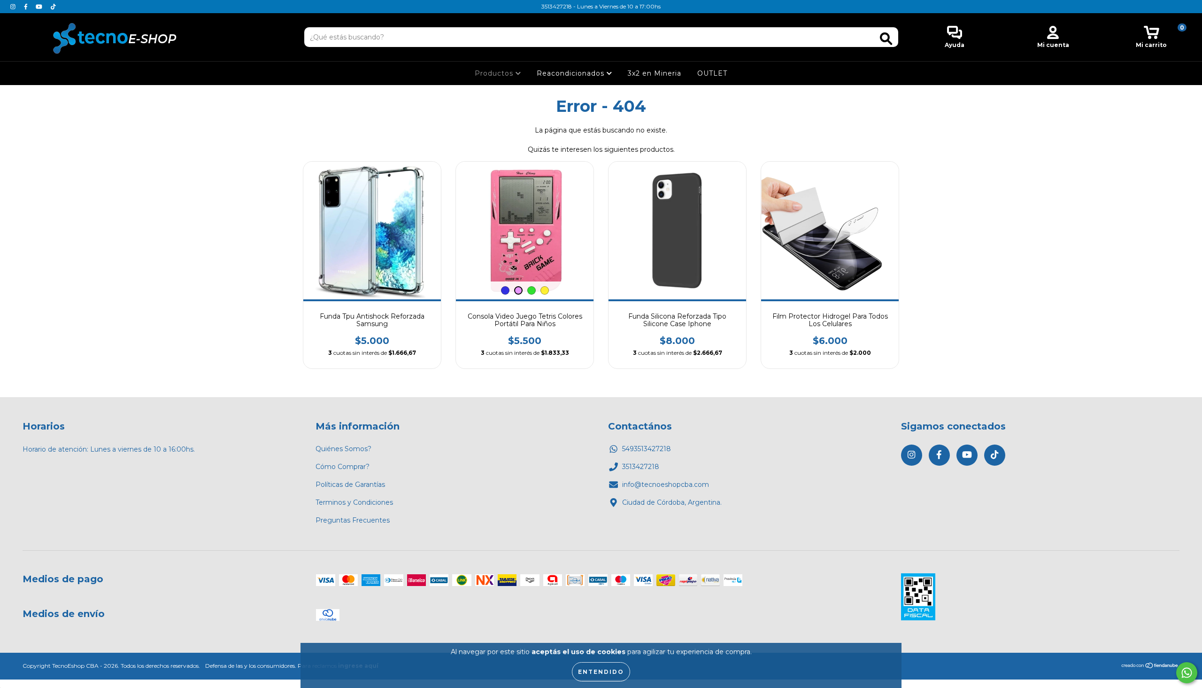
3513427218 (640, 466)
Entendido (601, 671)
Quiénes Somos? (343, 449)
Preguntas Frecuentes (353, 520)
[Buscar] (886, 39)
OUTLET (712, 73)
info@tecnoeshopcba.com (665, 484)
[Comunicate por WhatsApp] (1186, 672)
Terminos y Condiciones (354, 502)
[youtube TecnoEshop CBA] (39, 6)
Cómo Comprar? (343, 466)
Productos (495, 73)
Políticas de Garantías (350, 484)
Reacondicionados (572, 73)
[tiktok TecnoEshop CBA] (53, 6)
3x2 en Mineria (654, 73)
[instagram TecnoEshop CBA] (14, 6)
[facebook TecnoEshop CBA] (27, 6)
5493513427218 (646, 449)
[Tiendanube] (1150, 666)
